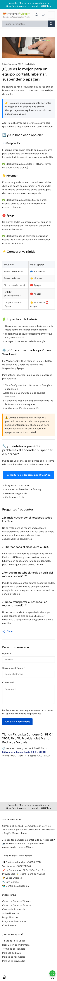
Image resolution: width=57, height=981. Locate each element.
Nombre (7, 653)
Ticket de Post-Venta (13, 940)
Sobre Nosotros (10, 913)
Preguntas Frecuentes (14, 921)
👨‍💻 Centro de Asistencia (15, 885)
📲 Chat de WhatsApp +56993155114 (21, 862)
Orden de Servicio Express (16, 905)
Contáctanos (9, 925)
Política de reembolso (13, 956)
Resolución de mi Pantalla (15, 944)
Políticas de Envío (11, 952)
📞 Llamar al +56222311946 (16, 866)
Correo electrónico (13, 668)
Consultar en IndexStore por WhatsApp (29, 474)
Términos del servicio (13, 948)
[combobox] (28, 24)
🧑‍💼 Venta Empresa (12, 877)
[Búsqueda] (51, 24)
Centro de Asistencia (13, 909)
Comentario (9, 682)
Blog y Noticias (10, 917)
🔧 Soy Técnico (10, 881)
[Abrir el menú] (51, 15)
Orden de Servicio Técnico (16, 901)
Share (9, 631)
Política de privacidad (13, 960)
